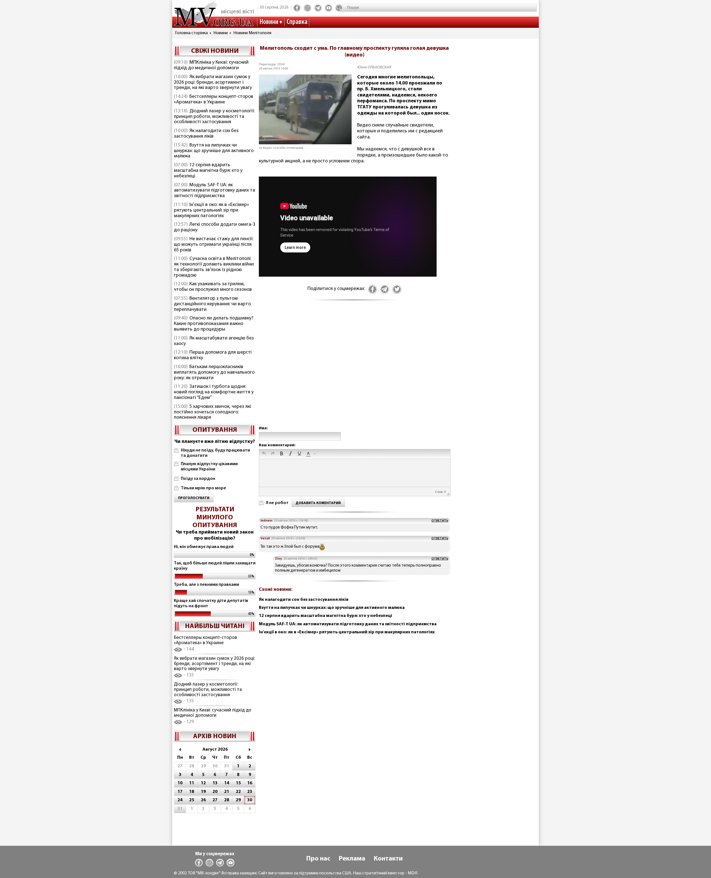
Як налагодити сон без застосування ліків (206, 133)
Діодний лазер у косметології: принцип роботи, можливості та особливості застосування (214, 117)
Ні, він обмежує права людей (204, 547)
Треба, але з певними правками (206, 584)
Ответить (439, 520)
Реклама (352, 858)
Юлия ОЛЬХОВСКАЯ (374, 67)
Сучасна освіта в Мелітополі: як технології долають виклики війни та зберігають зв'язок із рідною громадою (214, 267)
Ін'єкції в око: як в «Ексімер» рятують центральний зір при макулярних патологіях (211, 210)
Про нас (318, 858)
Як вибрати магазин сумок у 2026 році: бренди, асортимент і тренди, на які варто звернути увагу (213, 83)
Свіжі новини (215, 51)
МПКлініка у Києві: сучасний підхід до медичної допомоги (211, 65)
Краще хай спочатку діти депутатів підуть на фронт (211, 603)
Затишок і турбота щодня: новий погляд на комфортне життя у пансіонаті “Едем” (214, 392)
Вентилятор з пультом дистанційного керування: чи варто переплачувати (212, 304)
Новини (268, 22)
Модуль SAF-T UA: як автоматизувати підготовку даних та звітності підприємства (214, 191)
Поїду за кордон (198, 479)
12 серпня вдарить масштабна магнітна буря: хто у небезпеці (208, 171)
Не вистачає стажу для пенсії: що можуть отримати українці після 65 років (213, 245)
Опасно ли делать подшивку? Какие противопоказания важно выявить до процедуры (213, 324)
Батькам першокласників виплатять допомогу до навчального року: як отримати (214, 372)
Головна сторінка (191, 33)
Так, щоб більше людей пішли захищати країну (215, 566)
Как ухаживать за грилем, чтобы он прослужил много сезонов (213, 287)
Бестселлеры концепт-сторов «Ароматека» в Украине (213, 99)
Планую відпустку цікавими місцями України (209, 467)
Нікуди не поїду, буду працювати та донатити (215, 453)
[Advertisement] (354, 369)
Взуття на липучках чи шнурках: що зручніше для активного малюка (214, 151)
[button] (264, 454)
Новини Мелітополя (252, 33)
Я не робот (277, 503)
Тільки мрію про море (203, 488)
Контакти (388, 858)
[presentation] (264, 454)
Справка (297, 22)
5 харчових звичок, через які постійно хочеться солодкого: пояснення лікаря (212, 412)
